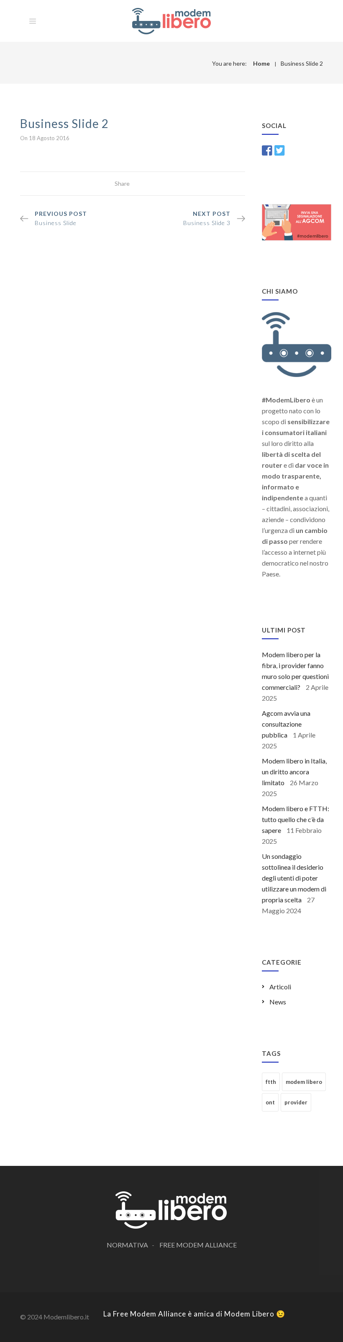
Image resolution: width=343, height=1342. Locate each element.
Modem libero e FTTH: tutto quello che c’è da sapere (295, 819)
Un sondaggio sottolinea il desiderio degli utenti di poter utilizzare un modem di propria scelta (294, 878)
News (277, 1002)
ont (270, 1102)
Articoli (280, 987)
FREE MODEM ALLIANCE (198, 1245)
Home (261, 63)
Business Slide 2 (302, 63)
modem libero (304, 1081)
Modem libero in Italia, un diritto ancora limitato (294, 771)
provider (295, 1102)
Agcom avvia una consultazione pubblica (286, 724)
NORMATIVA (127, 1245)
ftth (271, 1081)
